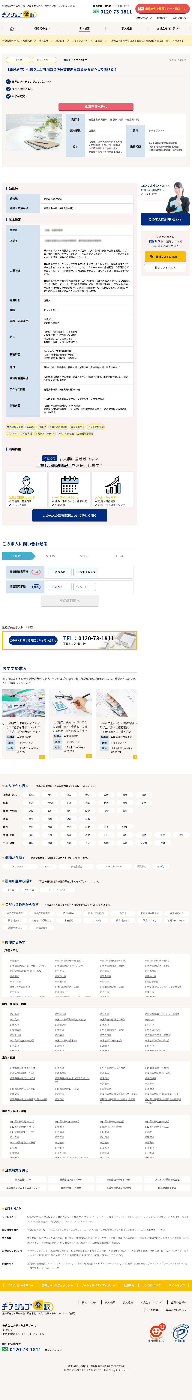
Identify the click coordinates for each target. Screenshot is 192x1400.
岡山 (31, 834)
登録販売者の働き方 (118, 1250)
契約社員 (29, 889)
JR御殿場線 (150, 1078)
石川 (50, 810)
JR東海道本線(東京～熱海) (113, 1019)
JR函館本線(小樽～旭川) (157, 960)
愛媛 (162, 834)
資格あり (60, 572)
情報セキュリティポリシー (122, 1217)
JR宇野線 (149, 1137)
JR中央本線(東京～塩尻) (112, 1029)
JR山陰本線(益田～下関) (22, 1131)
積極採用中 (68, 913)
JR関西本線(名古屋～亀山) (23, 1088)
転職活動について (59, 1250)
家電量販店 (76, 866)
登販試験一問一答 (159, 1250)
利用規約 (54, 1221)
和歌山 (125, 826)
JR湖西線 (59, 1099)
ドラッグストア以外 (105, 1238)
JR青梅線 (59, 1035)
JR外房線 (149, 1045)
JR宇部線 (149, 1147)
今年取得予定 (87, 572)
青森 (50, 794)
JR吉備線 (59, 1142)
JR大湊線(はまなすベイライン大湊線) (163, 986)
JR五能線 (14, 992)
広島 (50, 834)
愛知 (31, 818)
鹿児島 (143, 842)
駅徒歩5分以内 (15, 927)
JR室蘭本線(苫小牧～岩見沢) (69, 965)
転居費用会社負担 (150, 913)
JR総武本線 (15, 1035)
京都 (50, 826)
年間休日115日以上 (176, 920)
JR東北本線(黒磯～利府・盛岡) (70, 1019)
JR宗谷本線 (150, 976)
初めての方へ (34, 1217)
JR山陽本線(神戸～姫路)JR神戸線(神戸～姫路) (163, 1101)
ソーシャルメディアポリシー (153, 1217)
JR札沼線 (14, 976)
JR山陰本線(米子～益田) (157, 1126)
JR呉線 (13, 1147)
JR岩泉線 (149, 992)
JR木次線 (14, 1137)
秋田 (69, 794)
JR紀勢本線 (105, 1088)
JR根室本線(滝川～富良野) (113, 965)
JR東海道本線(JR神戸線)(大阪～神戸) (28, 1099)
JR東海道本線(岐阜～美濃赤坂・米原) (72, 1080)
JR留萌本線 (60, 976)
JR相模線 (59, 1029)
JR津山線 (149, 1142)
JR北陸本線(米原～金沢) (22, 1073)
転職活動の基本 (79, 1250)
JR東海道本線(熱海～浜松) (158, 1073)
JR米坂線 (104, 1014)
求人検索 (48, 1217)
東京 (31, 802)
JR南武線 (149, 1019)
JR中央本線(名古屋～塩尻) (113, 1067)
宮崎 (125, 842)
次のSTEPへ (69, 600)
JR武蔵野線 (60, 1024)
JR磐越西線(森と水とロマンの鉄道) (162, 1014)
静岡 (69, 818)
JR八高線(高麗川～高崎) (22, 1040)
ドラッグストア (80, 40)
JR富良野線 (105, 976)
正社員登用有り (49, 1242)
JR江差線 (14, 960)
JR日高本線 (150, 971)
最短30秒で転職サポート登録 (162, 8)
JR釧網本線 (60, 981)
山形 (106, 794)
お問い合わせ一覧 (36, 1229)
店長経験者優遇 (42, 913)
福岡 (31, 842)
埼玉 (87, 802)
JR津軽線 (59, 992)
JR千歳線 (59, 971)
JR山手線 (14, 1014)
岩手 (87, 794)
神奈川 (50, 802)
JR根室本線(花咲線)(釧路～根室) (26, 971)
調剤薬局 (141, 866)
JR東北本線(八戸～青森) (67, 986)
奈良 (106, 826)
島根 (87, 834)
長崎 (69, 842)
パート (83, 587)
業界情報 (74, 1255)
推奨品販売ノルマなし (160, 1238)
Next (136, 724)
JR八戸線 (104, 992)
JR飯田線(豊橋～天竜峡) (157, 1067)
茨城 (125, 802)
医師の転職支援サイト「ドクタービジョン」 (99, 1263)
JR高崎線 (104, 1045)
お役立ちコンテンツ (37, 1250)
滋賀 (87, 826)
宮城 (125, 794)
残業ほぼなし (150, 920)
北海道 (31, 794)
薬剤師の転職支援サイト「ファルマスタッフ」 (51, 1263)
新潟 (125, 810)
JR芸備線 (104, 1142)
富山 (31, 810)
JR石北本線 (15, 981)
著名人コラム (109, 1255)
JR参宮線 (14, 1094)
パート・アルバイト (57, 889)
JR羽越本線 (60, 1014)
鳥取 (69, 834)
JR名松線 (59, 1094)
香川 (125, 834)
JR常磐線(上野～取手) (111, 1040)
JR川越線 (59, 1045)
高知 (181, 834)
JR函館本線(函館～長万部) (68, 960)
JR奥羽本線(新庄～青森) (112, 986)
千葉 (69, 802)
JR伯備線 (59, 1131)
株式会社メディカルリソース (44, 1268)
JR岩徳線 (104, 1152)
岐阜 (50, 818)
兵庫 (69, 826)
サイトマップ (87, 1221)
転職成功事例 (46, 1255)
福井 (69, 810)
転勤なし (179, 1238)
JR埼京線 (14, 1045)
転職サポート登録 (156, 1229)
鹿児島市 (60, 40)
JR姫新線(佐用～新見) (111, 1126)
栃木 (106, 802)
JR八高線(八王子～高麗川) (158, 1035)
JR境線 (148, 1131)
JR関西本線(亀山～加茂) (67, 1088)
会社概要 (76, 1217)
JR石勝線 (104, 971)
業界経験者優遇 (15, 913)
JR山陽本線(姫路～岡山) (22, 1121)
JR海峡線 (104, 981)
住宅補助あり (177, 913)
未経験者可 (41, 927)
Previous (3, 724)
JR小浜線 (104, 1073)
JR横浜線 (104, 1024)
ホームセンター (114, 866)
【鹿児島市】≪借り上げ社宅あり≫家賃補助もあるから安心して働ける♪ (147, 40)
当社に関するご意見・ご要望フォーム (67, 1229)
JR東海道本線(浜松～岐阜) (23, 1078)
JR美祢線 (14, 1152)
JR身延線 (59, 1067)
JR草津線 (149, 1088)
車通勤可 (68, 920)
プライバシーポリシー (95, 1217)
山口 (106, 834)
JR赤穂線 (59, 1126)
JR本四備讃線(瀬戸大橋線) (23, 1142)
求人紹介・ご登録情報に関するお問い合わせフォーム (116, 1229)
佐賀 (50, 842)
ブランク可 (95, 920)
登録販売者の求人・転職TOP (17, 40)
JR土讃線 (149, 1152)
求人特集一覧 (34, 1238)
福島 (144, 794)
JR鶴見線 (14, 1024)
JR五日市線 (105, 1035)
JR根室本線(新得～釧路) (157, 965)
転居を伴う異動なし (42, 920)
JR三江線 (59, 1137)
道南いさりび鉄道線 (20, 986)
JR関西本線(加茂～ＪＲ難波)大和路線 (117, 1101)
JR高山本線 (60, 1073)
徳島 (144, 834)
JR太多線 (149, 1083)
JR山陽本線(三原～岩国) (112, 1121)
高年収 (122, 913)
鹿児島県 (43, 40)
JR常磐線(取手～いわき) (157, 1040)
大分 (87, 842)
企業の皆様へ (62, 1217)
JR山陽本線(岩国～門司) (157, 1121)
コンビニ (48, 866)
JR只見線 (14, 1019)
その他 (160, 866)
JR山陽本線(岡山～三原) (67, 1121)
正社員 (98, 40)
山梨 (87, 810)
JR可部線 (59, 1147)
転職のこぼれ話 (98, 1250)
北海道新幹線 (151, 981)
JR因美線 (104, 1131)
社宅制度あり (15, 920)
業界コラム (61, 1255)
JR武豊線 (104, 1083)
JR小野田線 (60, 1152)
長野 (106, 810)
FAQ (120, 1255)
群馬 (144, 802)
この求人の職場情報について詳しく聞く (70, 515)
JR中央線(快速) (152, 1029)
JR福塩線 (104, 1147)
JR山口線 (104, 1137)
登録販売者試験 (139, 1250)
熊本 (106, 842)
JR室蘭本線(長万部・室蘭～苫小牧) (27, 965)
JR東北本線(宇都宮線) (66, 1040)
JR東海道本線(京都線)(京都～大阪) (162, 1094)
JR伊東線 (104, 1078)
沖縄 (162, 842)
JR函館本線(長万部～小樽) (113, 960)
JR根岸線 (149, 1024)
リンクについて (70, 1221)
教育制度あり (123, 920)
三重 (87, 818)
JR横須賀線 (15, 1029)
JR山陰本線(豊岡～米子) (22, 1126)
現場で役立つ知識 (90, 1255)
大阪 (31, 826)
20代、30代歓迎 (96, 913)
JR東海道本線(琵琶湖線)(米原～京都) (118, 1094)
